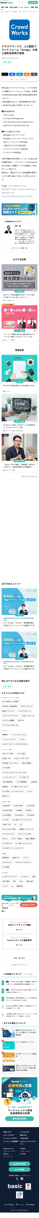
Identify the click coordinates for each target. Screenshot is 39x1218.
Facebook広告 (18, 805)
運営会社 (6, 1154)
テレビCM (5, 820)
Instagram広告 (7, 810)
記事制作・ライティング (26, 829)
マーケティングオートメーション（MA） (14, 772)
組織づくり (16, 857)
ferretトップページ (19, 965)
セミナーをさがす (8, 1135)
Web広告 (14, 11)
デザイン (5, 839)
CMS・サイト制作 (19, 421)
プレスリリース (8, 1156)
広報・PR (21, 720)
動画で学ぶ (23, 1135)
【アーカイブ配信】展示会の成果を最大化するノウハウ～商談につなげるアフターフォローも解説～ (19, 335)
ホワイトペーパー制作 (24, 834)
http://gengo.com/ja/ (17, 185)
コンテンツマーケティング (10, 716)
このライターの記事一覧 (19, 248)
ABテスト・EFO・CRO (21, 758)
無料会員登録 (21, 1164)
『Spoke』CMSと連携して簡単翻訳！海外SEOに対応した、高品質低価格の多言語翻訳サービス (19, 465)
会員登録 (33, 2)
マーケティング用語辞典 (10, 1141)
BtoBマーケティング (28, 716)
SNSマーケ (8, 11)
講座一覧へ (19, 929)
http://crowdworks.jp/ (27, 189)
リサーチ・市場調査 (8, 720)
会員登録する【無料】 (29, 905)
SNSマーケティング (27, 706)
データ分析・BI (19, 291)
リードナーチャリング (8, 739)
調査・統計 (30, 881)
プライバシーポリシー (10, 1151)
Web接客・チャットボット (10, 763)
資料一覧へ (19, 945)
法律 (14, 881)
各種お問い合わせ (8, 1148)
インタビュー (24, 876)
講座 (36, 7)
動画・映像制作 (26, 763)
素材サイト (5, 796)
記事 (2, 7)
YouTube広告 (19, 815)
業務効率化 (5, 857)
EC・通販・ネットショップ (20, 787)
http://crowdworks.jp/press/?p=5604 (17, 196)
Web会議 (34, 782)
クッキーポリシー (25, 1151)
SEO (2, 11)
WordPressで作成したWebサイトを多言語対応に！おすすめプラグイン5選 (19, 426)
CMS (20, 11)
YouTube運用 (6, 815)
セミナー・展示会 (19, 330)
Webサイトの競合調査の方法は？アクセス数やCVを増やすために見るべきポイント (19, 296)
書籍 (33, 876)
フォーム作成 (21, 753)
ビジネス (19, 382)
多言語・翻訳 (7, 62)
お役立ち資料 (13, 7)
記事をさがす (7, 1132)
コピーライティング (8, 834)
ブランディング (6, 862)
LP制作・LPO (6, 758)
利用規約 (22, 1148)
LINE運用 (19, 810)
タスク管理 (5, 867)
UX (21, 824)
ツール (21, 7)
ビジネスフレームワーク (9, 876)
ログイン (24, 2)
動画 (32, 7)
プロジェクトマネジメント (23, 862)
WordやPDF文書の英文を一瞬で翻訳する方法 (18, 385)
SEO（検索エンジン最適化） (11, 701)
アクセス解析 (6, 768)
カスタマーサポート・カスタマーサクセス (14, 744)
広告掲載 (22, 1154)
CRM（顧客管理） (7, 782)
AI (12, 886)
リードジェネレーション (19, 734)
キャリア (25, 857)
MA (34, 11)
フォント (29, 791)
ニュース (5, 886)
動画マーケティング (8, 711)
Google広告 (6, 805)
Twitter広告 (30, 805)
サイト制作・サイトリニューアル (22, 820)
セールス (22, 739)
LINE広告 (28, 810)
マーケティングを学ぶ (10, 1138)
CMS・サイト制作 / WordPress (14, 431)
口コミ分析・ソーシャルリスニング (12, 791)
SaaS (21, 881)
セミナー (27, 7)
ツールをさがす (25, 1132)
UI (15, 824)
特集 (6, 7)
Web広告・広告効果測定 (9, 706)
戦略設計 (5, 734)
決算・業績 (5, 881)
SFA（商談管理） (22, 782)
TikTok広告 (30, 815)
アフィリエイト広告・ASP (10, 725)
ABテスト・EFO (27, 11)
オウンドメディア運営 (8, 829)
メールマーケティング (24, 711)
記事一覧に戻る (19, 958)
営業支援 (5, 787)
